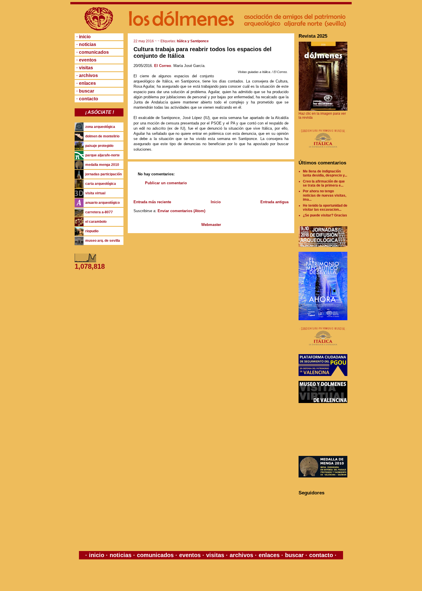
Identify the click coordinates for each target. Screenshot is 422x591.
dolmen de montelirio (102, 136)
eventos (189, 555)
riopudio (91, 231)
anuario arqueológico (102, 203)
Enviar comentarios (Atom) (181, 211)
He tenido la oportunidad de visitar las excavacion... (325, 208)
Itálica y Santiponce (193, 41)
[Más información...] (323, 150)
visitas (215, 555)
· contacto (87, 98)
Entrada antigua (274, 202)
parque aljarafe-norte (102, 155)
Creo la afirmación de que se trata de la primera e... (324, 183)
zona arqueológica (100, 127)
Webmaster (211, 224)
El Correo (162, 66)
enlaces (268, 555)
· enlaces (86, 83)
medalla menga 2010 (102, 165)
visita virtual (95, 193)
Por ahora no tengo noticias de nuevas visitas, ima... (324, 195)
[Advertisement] (324, 429)
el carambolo (96, 222)
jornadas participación (103, 174)
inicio (96, 555)
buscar (294, 555)
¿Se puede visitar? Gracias (325, 215)
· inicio (83, 36)
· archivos (87, 75)
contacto (320, 555)
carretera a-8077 (99, 212)
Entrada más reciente (152, 202)
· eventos (86, 59)
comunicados (155, 555)
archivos (241, 555)
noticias (120, 555)
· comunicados (92, 52)
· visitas (84, 67)
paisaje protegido (99, 146)
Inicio (216, 202)
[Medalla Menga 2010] (323, 476)
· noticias (86, 44)
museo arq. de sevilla (102, 241)
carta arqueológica (100, 184)
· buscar (85, 91)
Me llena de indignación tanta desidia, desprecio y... (325, 173)
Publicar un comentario (166, 183)
